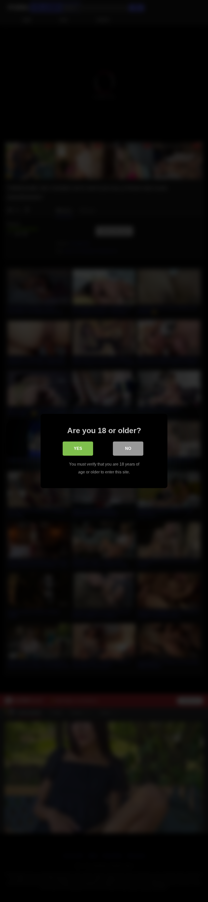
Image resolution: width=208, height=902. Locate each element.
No (128, 448)
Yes (78, 448)
